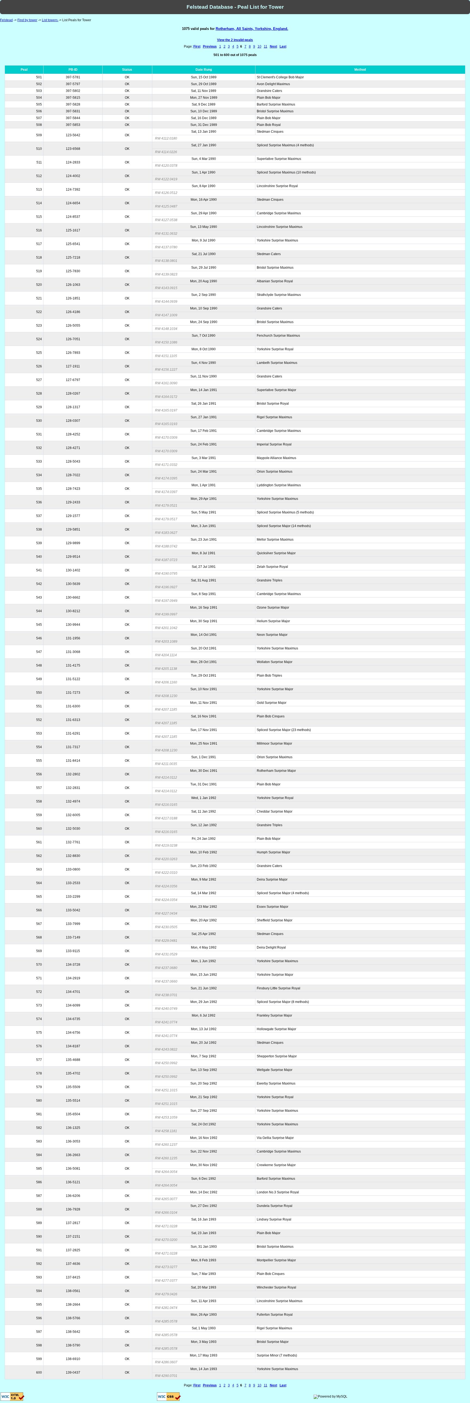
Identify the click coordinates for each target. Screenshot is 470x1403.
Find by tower (27, 20)
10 (259, 46)
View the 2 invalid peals (235, 40)
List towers (50, 20)
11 (265, 46)
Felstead (6, 20)
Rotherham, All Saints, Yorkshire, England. (252, 29)
